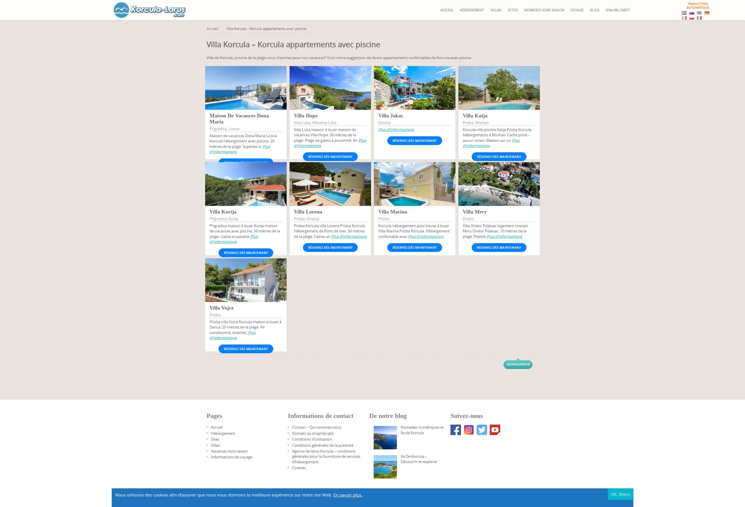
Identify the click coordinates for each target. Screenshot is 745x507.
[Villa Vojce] (246, 285)
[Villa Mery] (499, 189)
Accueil (446, 10)
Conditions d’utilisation (312, 439)
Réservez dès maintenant (330, 156)
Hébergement (472, 10)
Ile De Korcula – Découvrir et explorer (419, 459)
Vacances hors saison (544, 10)
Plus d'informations (396, 129)
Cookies (299, 467)
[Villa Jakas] (414, 93)
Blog (594, 10)
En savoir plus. (348, 495)
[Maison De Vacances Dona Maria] (246, 93)
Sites (513, 10)
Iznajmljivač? (618, 10)
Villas (496, 10)
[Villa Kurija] (246, 189)
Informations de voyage (231, 457)
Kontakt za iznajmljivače (313, 433)
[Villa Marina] (414, 189)
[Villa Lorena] (330, 189)
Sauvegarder (518, 364)
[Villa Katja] (499, 93)
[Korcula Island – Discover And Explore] (385, 466)
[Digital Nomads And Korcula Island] (385, 437)
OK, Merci (620, 494)
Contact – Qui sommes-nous (316, 427)
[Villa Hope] (330, 93)
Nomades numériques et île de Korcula (422, 430)
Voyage (577, 10)
